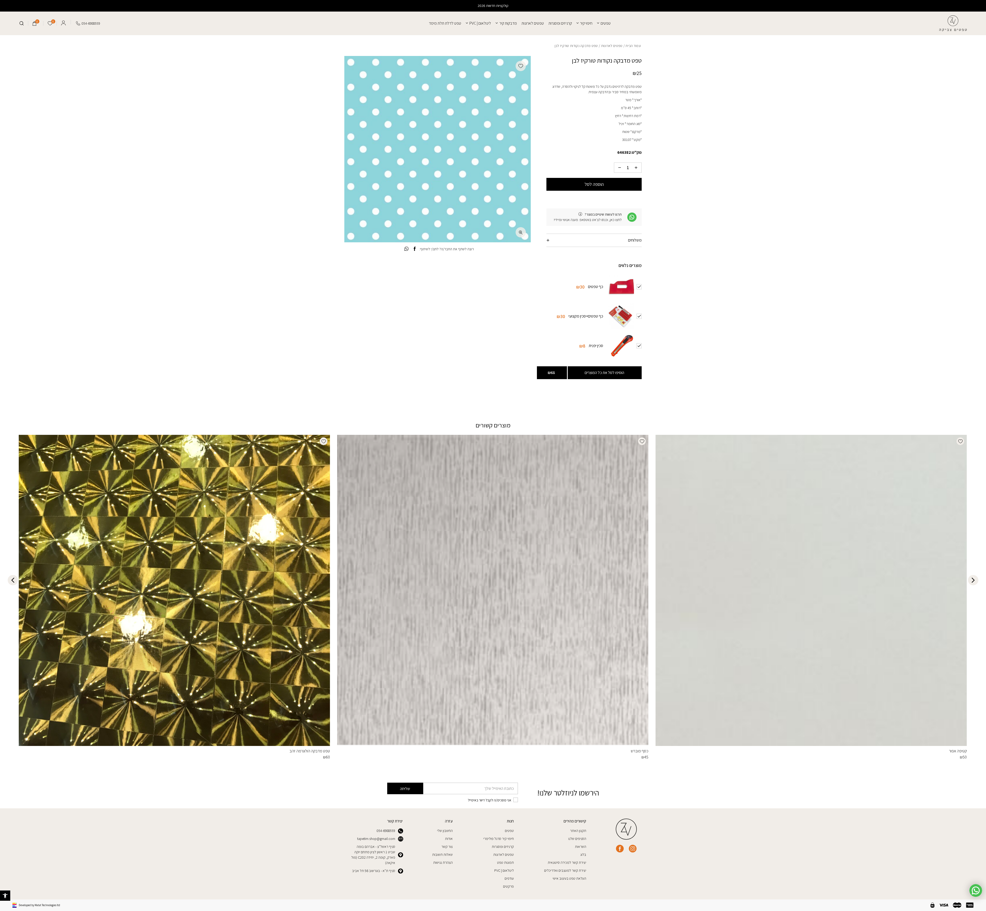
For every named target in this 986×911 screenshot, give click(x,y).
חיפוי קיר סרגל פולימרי (498, 838)
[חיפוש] (21, 23)
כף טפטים (595, 286)
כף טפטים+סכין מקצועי (585, 316)
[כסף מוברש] (492, 590)
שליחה (405, 788)
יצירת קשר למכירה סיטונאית (567, 862)
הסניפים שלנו (577, 838)
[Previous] (973, 580)
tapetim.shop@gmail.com (376, 838)
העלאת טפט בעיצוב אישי (569, 878)
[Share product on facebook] (414, 249)
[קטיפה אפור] (811, 590)
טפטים (606, 23)
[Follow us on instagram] (633, 848)
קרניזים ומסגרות (560, 23)
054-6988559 (385, 830)
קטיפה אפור (958, 751)
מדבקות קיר (508, 23)
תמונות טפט (505, 862)
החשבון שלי (445, 830)
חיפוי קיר (586, 23)
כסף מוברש (639, 751)
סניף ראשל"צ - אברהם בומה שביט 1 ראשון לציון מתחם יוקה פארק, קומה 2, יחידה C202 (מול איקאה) (373, 854)
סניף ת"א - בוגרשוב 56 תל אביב (373, 870)
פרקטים (508, 886)
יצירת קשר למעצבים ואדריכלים (565, 870)
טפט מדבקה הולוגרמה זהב (309, 751)
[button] (5, 895)
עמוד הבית (633, 45)
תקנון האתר (578, 830)
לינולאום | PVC (480, 23)
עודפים (509, 878)
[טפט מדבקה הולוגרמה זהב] (174, 590)
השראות (580, 846)
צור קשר (447, 846)
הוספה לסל (594, 184)
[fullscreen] (521, 232)
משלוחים (635, 240)
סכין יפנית (596, 345)
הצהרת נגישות (443, 862)
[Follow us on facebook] (620, 848)
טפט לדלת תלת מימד (445, 23)
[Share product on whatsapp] (406, 249)
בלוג (583, 854)
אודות (449, 838)
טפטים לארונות (533, 23)
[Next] (13, 580)
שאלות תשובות (442, 854)
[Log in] (63, 22)
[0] (34, 23)
